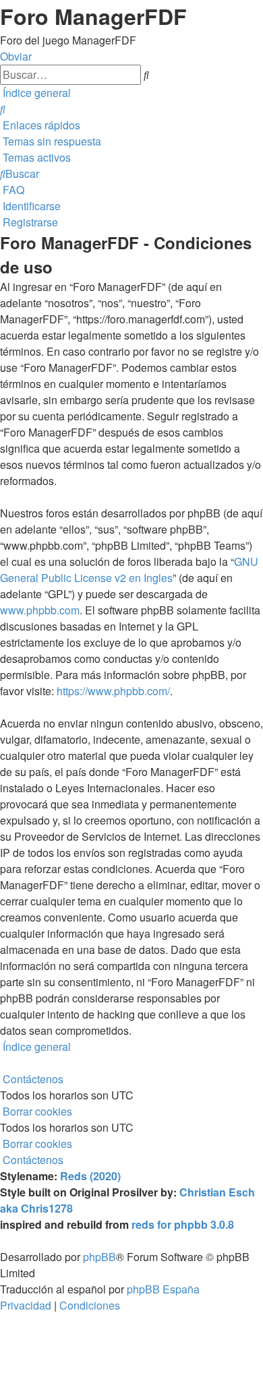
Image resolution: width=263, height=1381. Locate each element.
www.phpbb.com (40, 610)
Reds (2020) (90, 1176)
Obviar (16, 56)
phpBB (99, 1256)
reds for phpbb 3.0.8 (183, 1224)
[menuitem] (2, 109)
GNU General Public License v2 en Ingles (129, 569)
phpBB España (163, 1289)
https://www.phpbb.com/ (113, 691)
